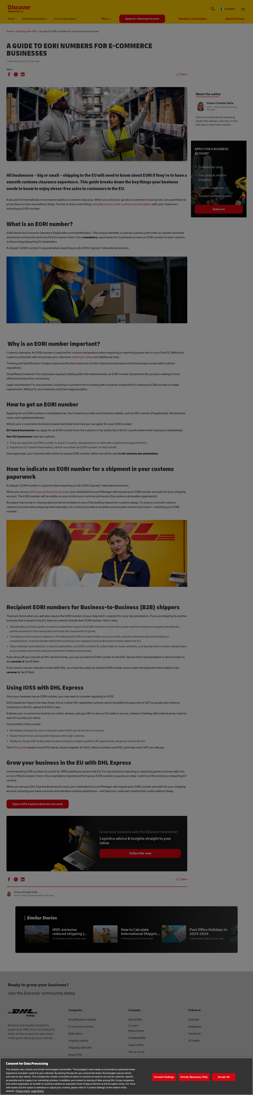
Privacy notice (23, 1091)
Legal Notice (37, 1091)
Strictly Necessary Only (194, 1077)
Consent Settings (164, 1077)
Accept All (224, 1077)
